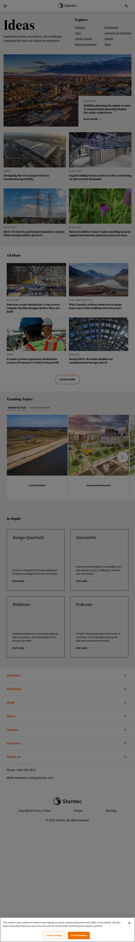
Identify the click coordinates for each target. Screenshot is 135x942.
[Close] (129, 923)
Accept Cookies (79, 935)
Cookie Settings (54, 935)
